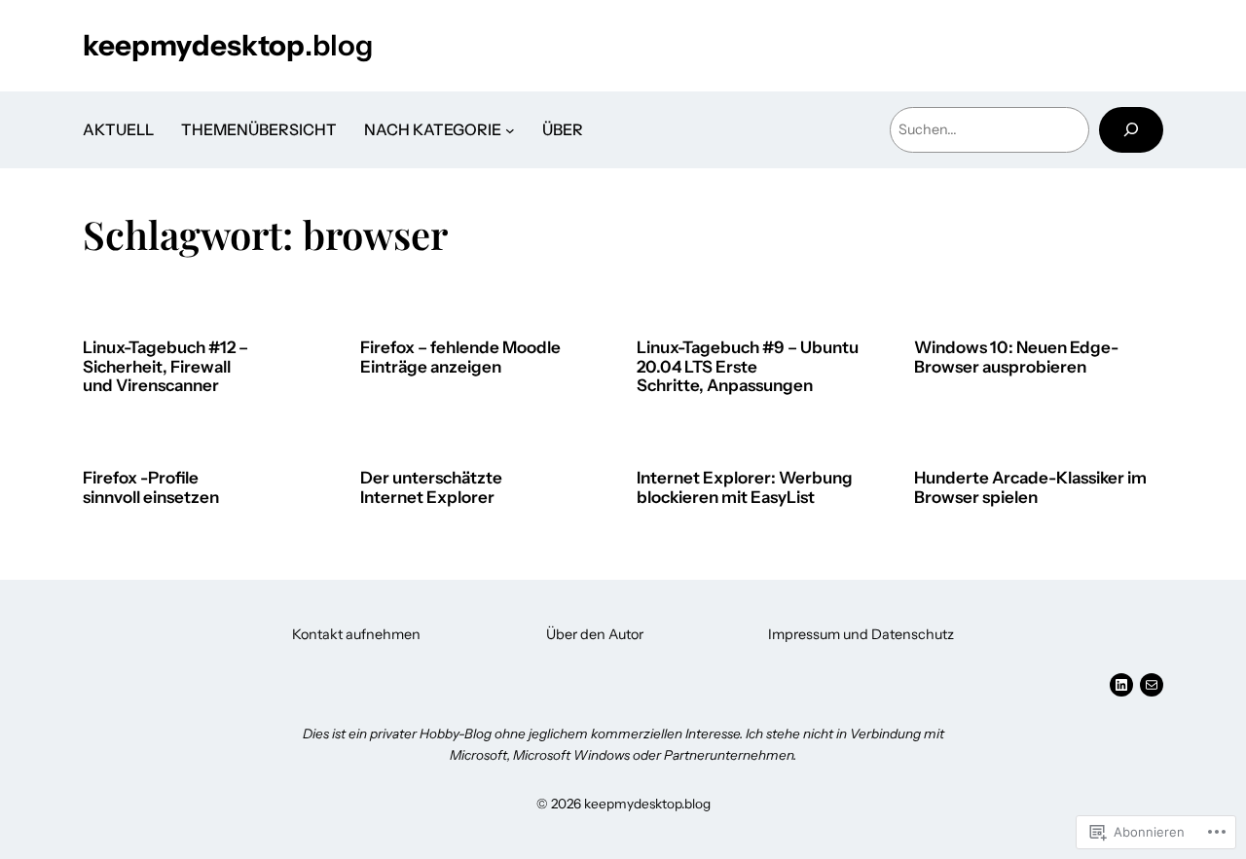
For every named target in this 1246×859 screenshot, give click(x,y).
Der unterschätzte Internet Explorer (431, 488)
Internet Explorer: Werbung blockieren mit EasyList (745, 488)
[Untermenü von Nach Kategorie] (510, 130)
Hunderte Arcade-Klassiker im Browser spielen (1030, 488)
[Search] (1131, 130)
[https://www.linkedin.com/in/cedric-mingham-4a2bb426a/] (1121, 685)
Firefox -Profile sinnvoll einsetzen (151, 488)
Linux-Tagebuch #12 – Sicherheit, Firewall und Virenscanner (165, 367)
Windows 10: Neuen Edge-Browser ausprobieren (1016, 357)
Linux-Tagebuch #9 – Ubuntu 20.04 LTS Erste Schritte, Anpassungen (748, 367)
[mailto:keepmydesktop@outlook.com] (1151, 685)
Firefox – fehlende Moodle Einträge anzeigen (460, 357)
